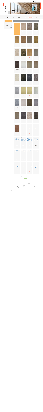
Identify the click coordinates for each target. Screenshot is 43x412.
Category (7, 22)
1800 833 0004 (34, 1)
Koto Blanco (23, 69)
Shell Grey (17, 145)
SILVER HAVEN (23, 145)
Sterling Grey (36, 145)
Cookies (24, 187)
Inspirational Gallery (7, 185)
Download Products (18, 186)
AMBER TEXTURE (29, 31)
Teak (36, 17)
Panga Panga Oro (29, 107)
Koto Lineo (30, 69)
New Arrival (8, 17)
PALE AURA (23, 107)
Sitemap (23, 186)
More (10, 27)
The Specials (25, 17)
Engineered (30, 17)
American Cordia (35, 31)
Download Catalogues (18, 187)
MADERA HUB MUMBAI (19, 190)
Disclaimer (24, 185)
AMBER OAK (23, 31)
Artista (13, 17)
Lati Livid (36, 69)
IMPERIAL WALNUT (17, 69)
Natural (19, 17)
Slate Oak (29, 145)
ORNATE (17, 107)
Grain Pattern (7, 25)
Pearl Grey (36, 107)
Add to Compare (17, 58)
